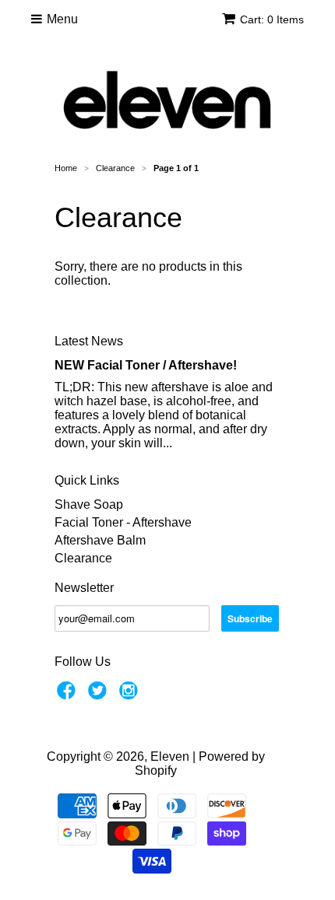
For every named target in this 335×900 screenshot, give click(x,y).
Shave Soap (89, 504)
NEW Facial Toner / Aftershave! (146, 365)
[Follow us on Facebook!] (68, 695)
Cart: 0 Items (272, 19)
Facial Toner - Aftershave (123, 522)
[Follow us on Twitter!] (99, 695)
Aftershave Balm (100, 540)
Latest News (89, 341)
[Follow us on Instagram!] (131, 695)
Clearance (83, 558)
